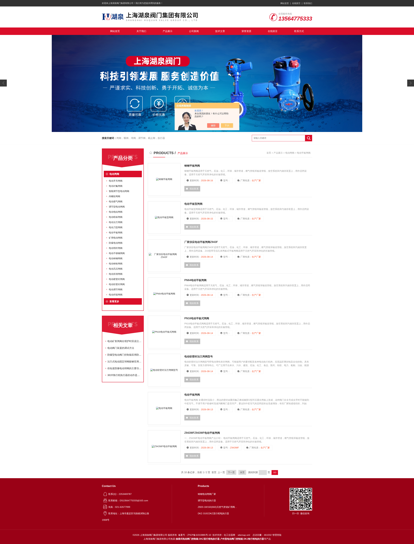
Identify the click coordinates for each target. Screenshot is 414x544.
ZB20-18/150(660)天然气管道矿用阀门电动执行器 (218, 507)
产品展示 (167, 31)
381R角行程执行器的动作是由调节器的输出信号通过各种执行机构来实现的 (124, 375)
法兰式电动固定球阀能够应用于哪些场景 (124, 361)
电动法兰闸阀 (115, 222)
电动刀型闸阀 (115, 227)
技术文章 (220, 31)
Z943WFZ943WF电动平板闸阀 (202, 432)
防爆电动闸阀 (115, 243)
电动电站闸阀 (115, 212)
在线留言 (296, 3)
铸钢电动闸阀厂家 (207, 494)
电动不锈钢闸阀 (117, 253)
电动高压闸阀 (115, 268)
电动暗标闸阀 (115, 217)
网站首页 (284, 3)
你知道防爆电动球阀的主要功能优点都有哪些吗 (124, 368)
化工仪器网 (229, 535)
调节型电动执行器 (207, 500)
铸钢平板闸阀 (192, 165)
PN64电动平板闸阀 (195, 280)
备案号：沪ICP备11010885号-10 (194, 535)
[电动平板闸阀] (164, 408)
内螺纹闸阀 (114, 196)
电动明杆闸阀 (115, 248)
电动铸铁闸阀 (115, 263)
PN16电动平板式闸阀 (196, 318)
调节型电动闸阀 (117, 206)
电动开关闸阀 (115, 181)
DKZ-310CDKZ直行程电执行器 (213, 513)
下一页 (231, 472)
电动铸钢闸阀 (115, 258)
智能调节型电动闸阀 (119, 191)
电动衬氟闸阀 (115, 186)
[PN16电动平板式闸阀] (164, 332)
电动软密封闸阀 (117, 284)
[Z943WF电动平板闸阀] (164, 446)
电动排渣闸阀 (115, 274)
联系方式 (299, 31)
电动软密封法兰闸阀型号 (198, 356)
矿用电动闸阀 (115, 237)
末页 (242, 472)
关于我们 (141, 31)
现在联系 (194, 188)
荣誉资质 (246, 31)
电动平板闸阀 (115, 232)
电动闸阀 (114, 174)
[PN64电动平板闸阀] (164, 294)
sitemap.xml (244, 535)
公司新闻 (194, 31)
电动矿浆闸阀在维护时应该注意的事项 (124, 341)
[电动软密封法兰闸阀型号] (164, 370)
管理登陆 (276, 535)
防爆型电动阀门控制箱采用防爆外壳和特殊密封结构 (124, 354)
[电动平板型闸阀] (164, 217)
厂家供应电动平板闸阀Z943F (201, 242)
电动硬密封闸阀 (117, 279)
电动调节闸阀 (115, 289)
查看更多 (114, 301)
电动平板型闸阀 (193, 203)
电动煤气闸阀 (115, 201)
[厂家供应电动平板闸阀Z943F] (164, 255)
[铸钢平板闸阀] (164, 179)
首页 (269, 153)
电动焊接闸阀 (115, 294)
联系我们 (308, 3)
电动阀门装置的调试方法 (120, 348)
